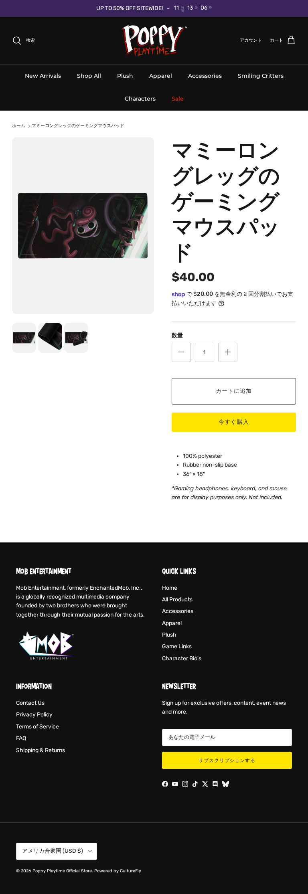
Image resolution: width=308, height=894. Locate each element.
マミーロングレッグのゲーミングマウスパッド (78, 126)
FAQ (21, 738)
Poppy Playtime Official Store (62, 871)
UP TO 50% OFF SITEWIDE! (129, 8)
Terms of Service (37, 726)
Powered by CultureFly (117, 871)
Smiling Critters (261, 75)
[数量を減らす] (181, 352)
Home (169, 588)
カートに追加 (234, 391)
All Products (177, 599)
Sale (178, 98)
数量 (177, 335)
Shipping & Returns (40, 750)
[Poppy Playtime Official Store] (154, 40)
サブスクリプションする (227, 760)
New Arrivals (43, 75)
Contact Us (30, 703)
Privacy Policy (34, 714)
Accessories (205, 75)
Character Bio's (181, 658)
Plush (125, 75)
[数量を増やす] (227, 352)
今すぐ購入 (234, 422)
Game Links (177, 646)
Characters (140, 98)
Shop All (89, 75)
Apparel (160, 75)
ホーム (18, 126)
